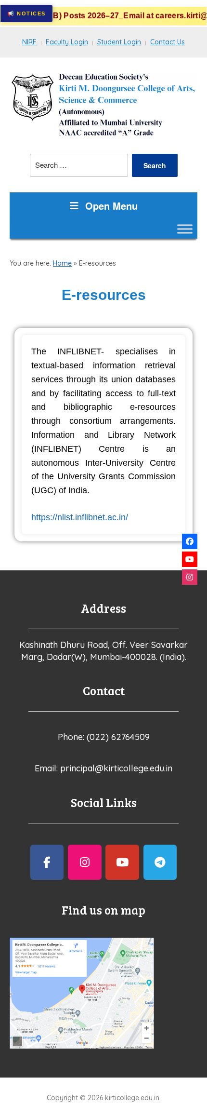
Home (62, 263)
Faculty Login (67, 42)
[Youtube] (189, 559)
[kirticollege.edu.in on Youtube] (122, 862)
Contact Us (167, 42)
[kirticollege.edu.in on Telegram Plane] (160, 862)
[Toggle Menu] (185, 228)
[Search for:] (79, 165)
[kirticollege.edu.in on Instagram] (85, 862)
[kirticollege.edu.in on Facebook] (47, 862)
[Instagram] (189, 577)
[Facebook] (189, 541)
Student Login (119, 42)
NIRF (29, 42)
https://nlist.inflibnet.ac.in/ (79, 517)
